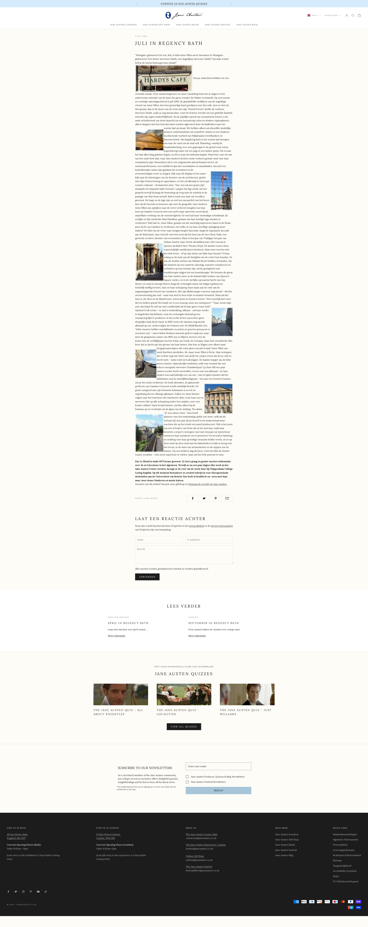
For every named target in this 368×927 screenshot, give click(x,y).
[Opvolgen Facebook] (8, 891)
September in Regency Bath (213, 623)
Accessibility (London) (344, 870)
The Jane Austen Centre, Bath (201, 834)
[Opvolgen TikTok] (45, 891)
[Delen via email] (227, 498)
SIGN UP (218, 790)
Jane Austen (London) (123, 25)
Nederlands (331, 15)
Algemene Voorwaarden (345, 839)
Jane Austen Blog (247, 25)
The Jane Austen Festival (199, 866)
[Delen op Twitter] (204, 498)
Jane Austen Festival (218, 25)
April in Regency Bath (128, 623)
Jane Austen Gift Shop (156, 25)
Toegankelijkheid (342, 865)
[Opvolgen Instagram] (23, 891)
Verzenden (147, 576)
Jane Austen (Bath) (187, 25)
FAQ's (336, 876)
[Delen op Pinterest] (215, 498)
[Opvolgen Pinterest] (30, 891)
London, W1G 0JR (105, 838)
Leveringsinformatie (344, 850)
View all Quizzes (184, 726)
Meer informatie (116, 635)
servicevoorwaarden (222, 525)
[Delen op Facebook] (192, 498)
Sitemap (337, 860)
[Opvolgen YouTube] (38, 891)
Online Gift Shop (195, 856)
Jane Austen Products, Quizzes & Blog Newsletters (218, 776)
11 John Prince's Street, (108, 834)
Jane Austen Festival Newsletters (208, 782)
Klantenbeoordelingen (345, 834)
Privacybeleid (340, 844)
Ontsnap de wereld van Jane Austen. (207, 484)
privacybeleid (196, 525)
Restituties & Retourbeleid (347, 855)
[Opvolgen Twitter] (15, 891)
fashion (193, 617)
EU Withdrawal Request (345, 881)
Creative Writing (118, 617)
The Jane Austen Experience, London (206, 844)
